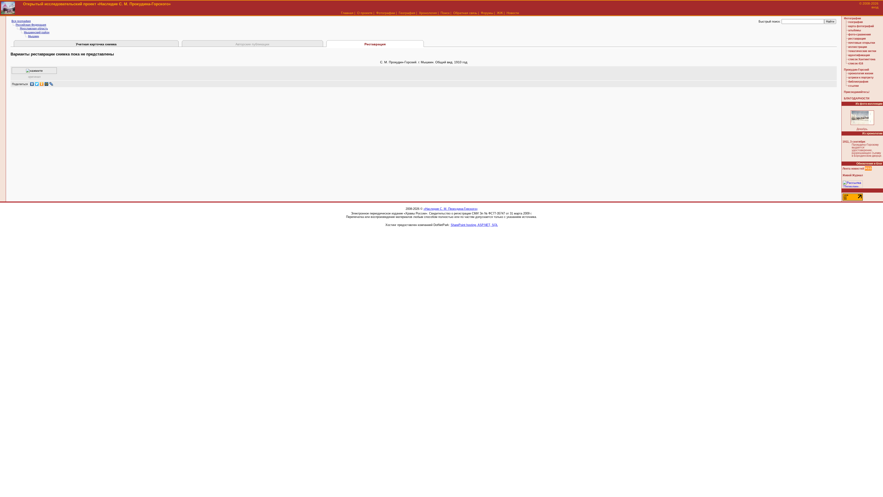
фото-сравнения (859, 34)
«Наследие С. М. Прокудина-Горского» (451, 209)
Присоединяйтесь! (856, 92)
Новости (513, 13)
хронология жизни (860, 73)
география (855, 22)
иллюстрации (857, 47)
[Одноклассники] (41, 84)
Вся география (21, 21)
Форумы (487, 13)
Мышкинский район (36, 32)
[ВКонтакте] (32, 84)
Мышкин (33, 36)
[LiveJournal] (51, 84)
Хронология (428, 13)
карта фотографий (861, 26)
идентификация (859, 55)
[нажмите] (34, 70)
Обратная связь (465, 13)
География (407, 13)
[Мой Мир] (46, 84)
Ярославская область (34, 28)
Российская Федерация (31, 24)
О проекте (365, 13)
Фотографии (385, 13)
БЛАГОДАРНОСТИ (856, 98)
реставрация (857, 38)
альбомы (854, 30)
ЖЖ (500, 13)
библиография (858, 81)
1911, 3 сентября (854, 141)
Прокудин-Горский (856, 69)
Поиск (445, 13)
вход (875, 7)
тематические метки (862, 51)
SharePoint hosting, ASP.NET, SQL (474, 225)
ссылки (853, 85)
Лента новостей (853, 168)
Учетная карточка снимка (96, 44)
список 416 (855, 63)
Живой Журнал (853, 175)
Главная (347, 13)
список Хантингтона (861, 59)
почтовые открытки (861, 42)
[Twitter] (36, 84)
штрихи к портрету (861, 77)
